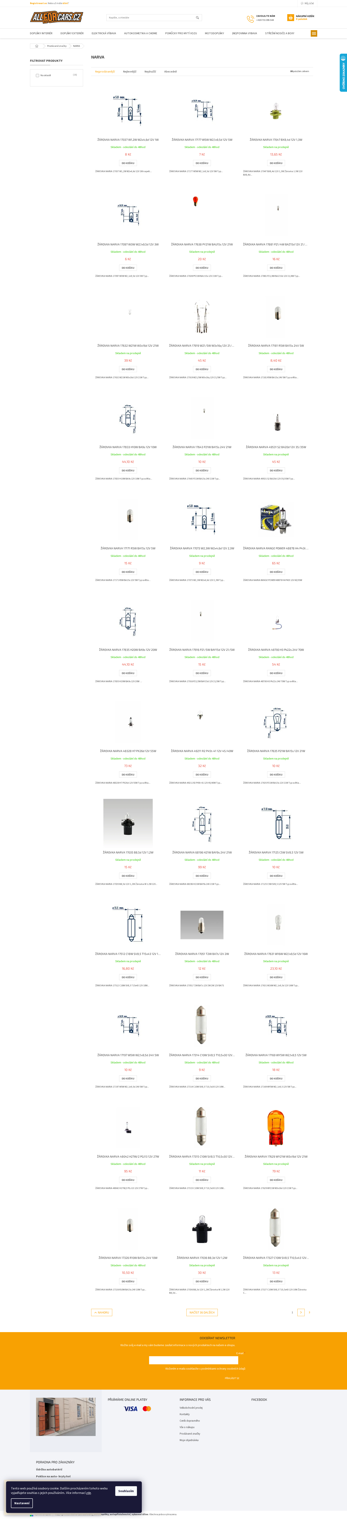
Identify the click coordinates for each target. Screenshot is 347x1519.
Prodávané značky (190, 1434)
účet (65, 3)
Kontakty (185, 1414)
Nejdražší (150, 72)
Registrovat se (38, 3)
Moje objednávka (189, 1440)
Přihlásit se (232, 1378)
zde (88, 1493)
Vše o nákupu (187, 1427)
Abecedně (170, 72)
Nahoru (103, 1312)
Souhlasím (126, 1491)
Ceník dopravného (190, 1421)
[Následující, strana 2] (301, 1312)
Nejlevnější (129, 72)
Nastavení (21, 1503)
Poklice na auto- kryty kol (53, 1477)
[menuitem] (41, 33)
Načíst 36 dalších (202, 1312)
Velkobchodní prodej (191, 1408)
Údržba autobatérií (49, 1470)
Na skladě (58, 75)
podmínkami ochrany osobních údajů (223, 1369)
